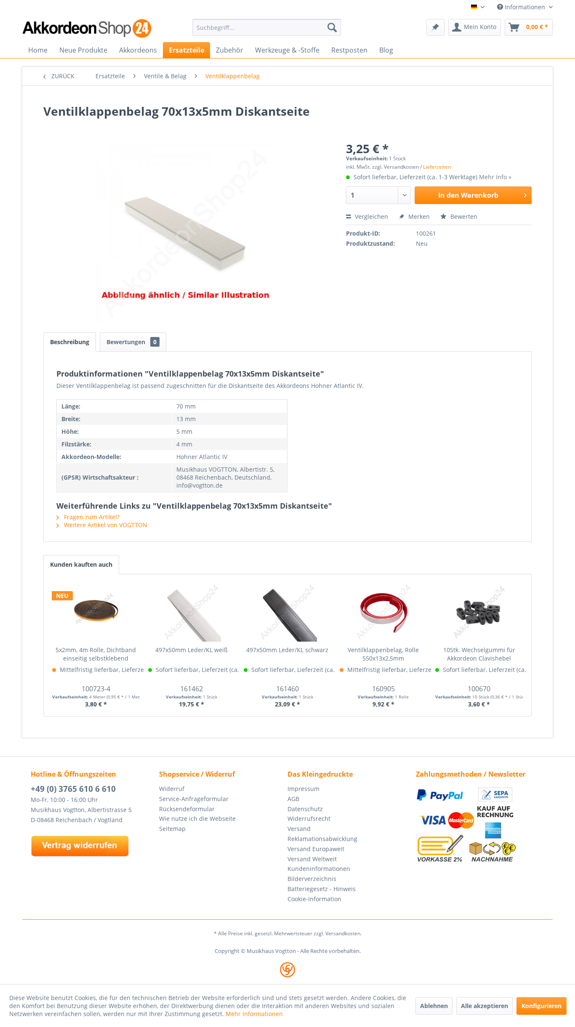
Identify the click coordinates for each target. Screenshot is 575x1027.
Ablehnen (434, 1006)
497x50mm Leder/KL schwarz (287, 650)
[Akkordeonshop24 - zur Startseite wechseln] (87, 28)
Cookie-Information (314, 899)
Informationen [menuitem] (525, 7)
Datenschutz (305, 809)
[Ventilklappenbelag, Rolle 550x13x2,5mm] (383, 612)
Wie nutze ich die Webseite (197, 819)
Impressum (303, 789)
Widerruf (171, 789)
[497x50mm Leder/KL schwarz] (287, 612)
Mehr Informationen (254, 1014)
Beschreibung (69, 342)
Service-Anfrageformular (194, 799)
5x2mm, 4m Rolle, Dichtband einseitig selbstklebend (96, 654)
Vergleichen (370, 216)
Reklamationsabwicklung (322, 839)
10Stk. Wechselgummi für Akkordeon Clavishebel (479, 654)
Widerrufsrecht (309, 819)
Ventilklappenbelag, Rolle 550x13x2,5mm (383, 654)
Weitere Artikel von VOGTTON (104, 525)
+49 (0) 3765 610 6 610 (73, 788)
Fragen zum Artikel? (91, 517)
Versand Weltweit (312, 859)
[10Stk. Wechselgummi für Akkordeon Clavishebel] (479, 612)
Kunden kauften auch (81, 564)
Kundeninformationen (319, 869)
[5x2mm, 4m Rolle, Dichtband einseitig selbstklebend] (96, 612)
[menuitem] (266, 27)
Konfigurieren (542, 1006)
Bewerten (463, 216)
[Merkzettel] (435, 27)
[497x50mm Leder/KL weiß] (192, 612)
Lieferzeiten (437, 166)
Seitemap (172, 829)
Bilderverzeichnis (312, 879)
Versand (299, 829)
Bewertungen (131, 342)
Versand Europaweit (316, 849)
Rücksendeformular (187, 809)
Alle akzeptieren (484, 1006)
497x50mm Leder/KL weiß (191, 650)
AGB (293, 799)
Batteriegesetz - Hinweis (322, 889)
